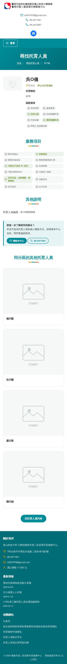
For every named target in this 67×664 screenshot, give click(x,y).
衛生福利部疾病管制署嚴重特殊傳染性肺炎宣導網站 (30, 626)
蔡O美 (10, 440)
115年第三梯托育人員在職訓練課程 (21, 601)
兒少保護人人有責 (12, 592)
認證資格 (30, 102)
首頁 (19, 62)
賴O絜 (10, 318)
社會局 (6, 621)
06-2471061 (35, 19)
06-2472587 (35, 24)
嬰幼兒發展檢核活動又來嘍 (17, 582)
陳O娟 (10, 501)
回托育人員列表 (33, 518)
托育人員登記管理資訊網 (16, 642)
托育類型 (30, 91)
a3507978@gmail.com (35, 15)
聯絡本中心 (18, 240)
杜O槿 (10, 379)
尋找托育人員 (32, 62)
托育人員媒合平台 (12, 637)
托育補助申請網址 (12, 631)
